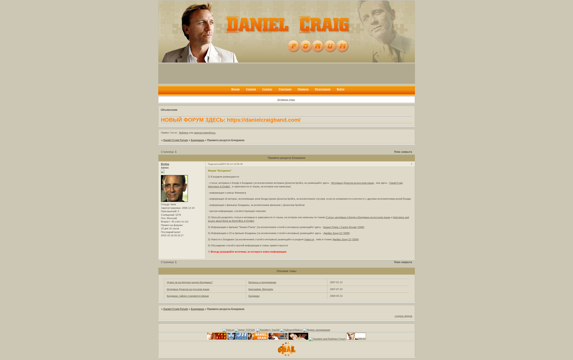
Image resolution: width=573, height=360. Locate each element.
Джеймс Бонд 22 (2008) (336, 233)
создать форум (403, 316)
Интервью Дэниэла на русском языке (352, 183)
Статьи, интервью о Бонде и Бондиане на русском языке (358, 217)
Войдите (183, 132)
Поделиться (214, 164)
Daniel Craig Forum (175, 140)
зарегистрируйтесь (205, 132)
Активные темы (286, 99)
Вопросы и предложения (262, 282)
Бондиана (197, 140)
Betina (165, 164)
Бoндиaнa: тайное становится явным (188, 296)
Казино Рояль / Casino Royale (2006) (343, 227)
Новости (309, 239)
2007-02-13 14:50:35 (232, 164)
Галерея (251, 89)
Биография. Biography (260, 289)
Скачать (267, 89)
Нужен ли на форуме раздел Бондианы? (190, 282)
